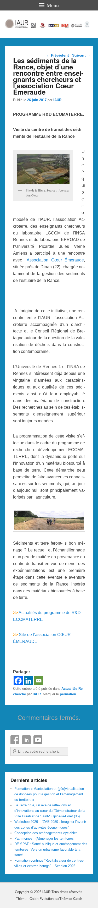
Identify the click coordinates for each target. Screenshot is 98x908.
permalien (68, 694)
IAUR (57, 100)
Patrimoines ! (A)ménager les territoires (44, 838)
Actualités (69, 689)
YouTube (37, 739)
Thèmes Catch (70, 899)
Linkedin (26, 739)
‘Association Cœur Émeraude (55, 260)
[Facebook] (18, 680)
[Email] (38, 680)
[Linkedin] (28, 680)
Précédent (57, 55)
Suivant (81, 55)
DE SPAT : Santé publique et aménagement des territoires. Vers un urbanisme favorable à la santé (50, 849)
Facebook (14, 739)
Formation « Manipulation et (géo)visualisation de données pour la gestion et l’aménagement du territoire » (49, 794)
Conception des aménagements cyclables (46, 833)
